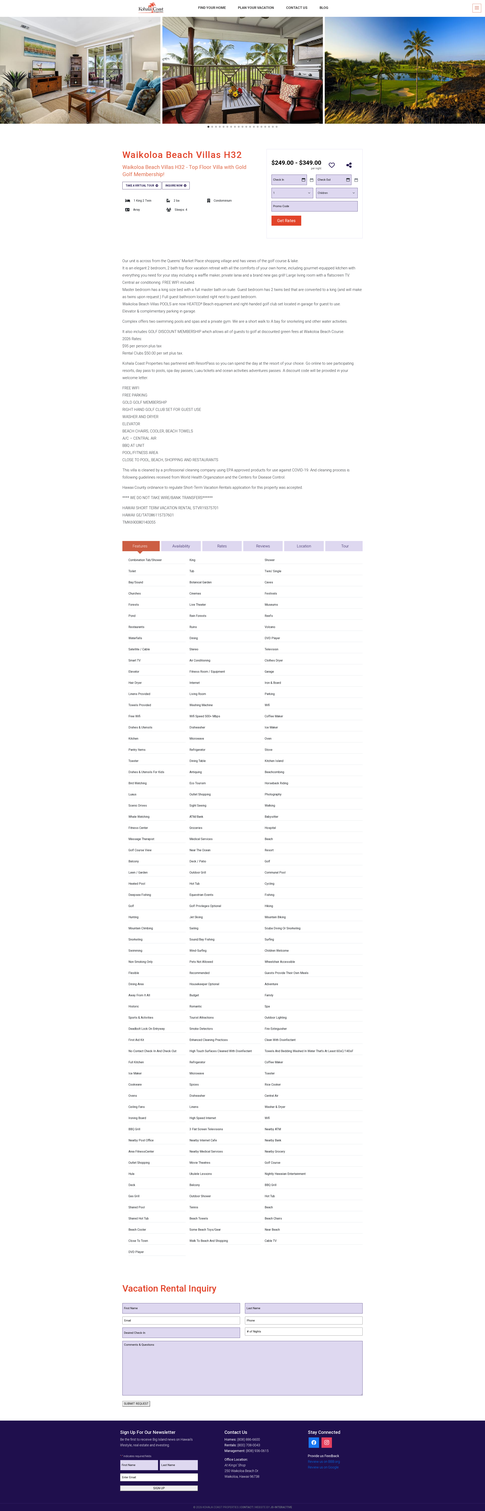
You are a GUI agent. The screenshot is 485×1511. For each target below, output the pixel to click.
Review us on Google (323, 1467)
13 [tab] (254, 127)
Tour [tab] (345, 546)
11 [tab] (246, 127)
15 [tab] (261, 127)
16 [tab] (265, 127)
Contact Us (296, 8)
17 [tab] (269, 127)
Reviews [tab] (263, 546)
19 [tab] (276, 127)
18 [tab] (273, 127)
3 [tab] (216, 127)
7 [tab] (231, 127)
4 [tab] (220, 127)
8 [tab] (235, 127)
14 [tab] (258, 127)
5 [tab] (223, 127)
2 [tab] (212, 127)
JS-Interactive (281, 1507)
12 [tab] (250, 127)
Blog (324, 8)
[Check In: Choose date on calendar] (311, 180)
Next (482, 70)
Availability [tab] (181, 546)
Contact (246, 1507)
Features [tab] (140, 546)
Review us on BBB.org (324, 1462)
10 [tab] (242, 127)
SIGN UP (159, 1488)
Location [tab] (304, 546)
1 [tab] (208, 127)
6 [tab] (227, 127)
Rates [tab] (222, 546)
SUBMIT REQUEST (136, 1403)
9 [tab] (239, 127)
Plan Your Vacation (256, 8)
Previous (3, 70)
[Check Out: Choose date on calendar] (356, 180)
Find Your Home (212, 8)
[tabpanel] (242, 70)
